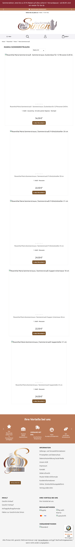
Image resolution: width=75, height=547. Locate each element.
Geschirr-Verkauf (8, 505)
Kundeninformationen (47, 480)
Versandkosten (43, 540)
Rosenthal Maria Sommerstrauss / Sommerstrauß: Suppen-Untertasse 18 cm (39, 317)
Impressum (43, 466)
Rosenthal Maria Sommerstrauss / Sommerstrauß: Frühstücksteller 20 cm (39, 176)
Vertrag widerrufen (15, 482)
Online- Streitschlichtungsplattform (51, 484)
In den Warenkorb (39, 123)
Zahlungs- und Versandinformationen (52, 451)
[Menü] (72, 526)
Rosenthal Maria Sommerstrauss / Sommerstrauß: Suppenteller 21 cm (39, 385)
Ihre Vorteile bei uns (46, 501)
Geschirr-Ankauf (7, 501)
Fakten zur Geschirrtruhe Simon (13, 512)
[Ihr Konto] (45, 36)
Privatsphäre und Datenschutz (49, 455)
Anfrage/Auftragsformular (11, 508)
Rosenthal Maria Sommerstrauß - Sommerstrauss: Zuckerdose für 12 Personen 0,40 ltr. (39, 106)
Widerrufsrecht (44, 473)
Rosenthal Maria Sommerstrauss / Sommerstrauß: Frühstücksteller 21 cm (39, 246)
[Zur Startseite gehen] (37, 24)
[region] (37, 4)
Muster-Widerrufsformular (48, 477)
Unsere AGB (43, 462)
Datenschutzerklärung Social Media (51, 458)
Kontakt (42, 469)
